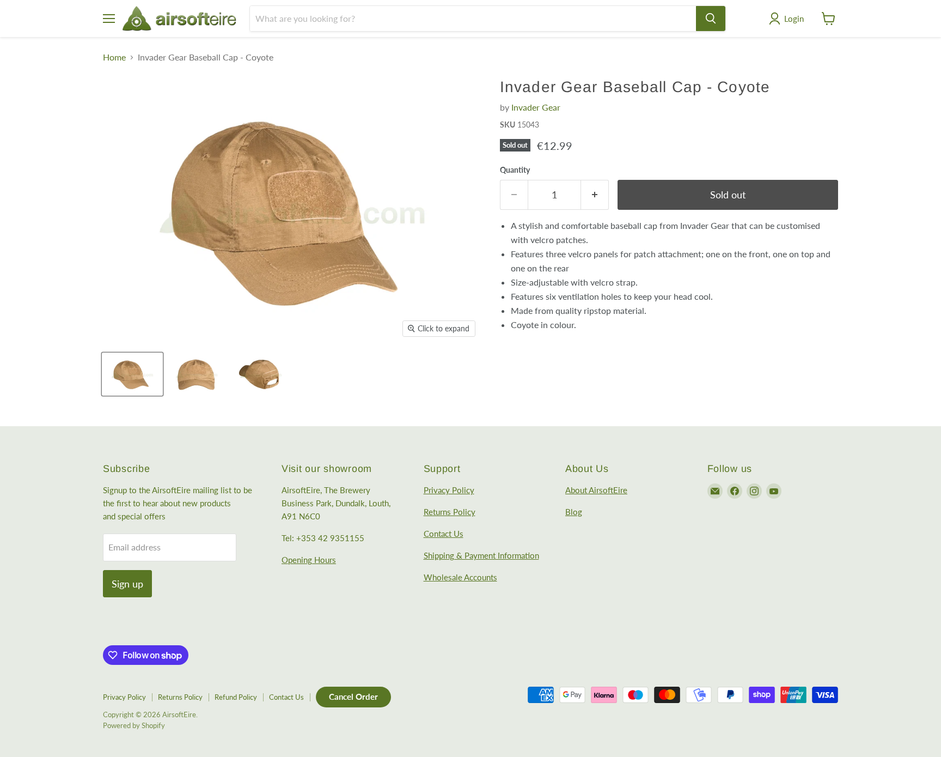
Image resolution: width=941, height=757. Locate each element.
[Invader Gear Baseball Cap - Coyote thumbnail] (132, 374)
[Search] (710, 18)
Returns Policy (449, 512)
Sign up (127, 584)
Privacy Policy (449, 490)
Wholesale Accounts (460, 577)
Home (114, 57)
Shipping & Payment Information (481, 555)
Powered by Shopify (134, 725)
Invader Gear (535, 107)
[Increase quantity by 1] (595, 195)
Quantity (515, 170)
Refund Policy (236, 697)
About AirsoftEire (596, 490)
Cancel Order (353, 696)
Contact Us (443, 533)
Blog (573, 512)
